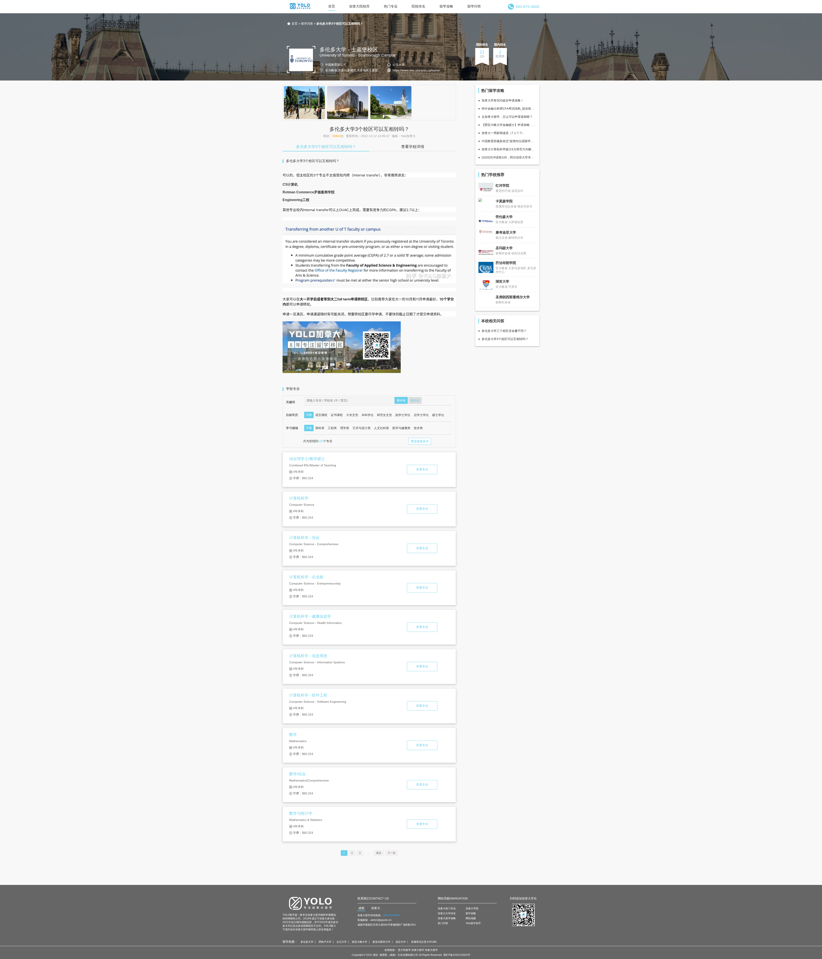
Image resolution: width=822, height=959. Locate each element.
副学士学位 (402, 415)
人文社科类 (381, 428)
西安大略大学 (359, 941)
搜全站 (415, 400)
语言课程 (321, 415)
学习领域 (292, 428)
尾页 (378, 853)
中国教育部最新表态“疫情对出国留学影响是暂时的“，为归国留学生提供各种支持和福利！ (509, 141)
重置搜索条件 (420, 441)
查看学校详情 (412, 147)
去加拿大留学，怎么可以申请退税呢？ (507, 116)
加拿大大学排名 (447, 913)
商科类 (319, 428)
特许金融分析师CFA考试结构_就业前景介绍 (509, 108)
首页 (331, 6)
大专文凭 (352, 415)
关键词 (290, 402)
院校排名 (418, 6)
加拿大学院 (472, 908)
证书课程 (337, 415)
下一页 (391, 853)
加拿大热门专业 (447, 908)
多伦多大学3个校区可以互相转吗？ (326, 147)
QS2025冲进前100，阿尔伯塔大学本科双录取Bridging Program (509, 157)
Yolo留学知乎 (473, 923)
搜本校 (401, 400)
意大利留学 (404, 950)
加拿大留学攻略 (447, 918)
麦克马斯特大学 (381, 941)
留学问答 (474, 6)
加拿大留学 (417, 950)
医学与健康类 (401, 428)
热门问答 (443, 923)
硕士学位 (438, 415)
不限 (309, 415)
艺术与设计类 (362, 428)
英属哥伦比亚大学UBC (424, 941)
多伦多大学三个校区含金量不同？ (504, 331)
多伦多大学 (307, 941)
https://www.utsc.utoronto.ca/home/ (416, 70)
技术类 (418, 428)
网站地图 (471, 918)
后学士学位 (421, 415)
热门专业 (391, 6)
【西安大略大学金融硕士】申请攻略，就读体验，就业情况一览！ (509, 125)
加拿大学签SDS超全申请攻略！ (503, 100)
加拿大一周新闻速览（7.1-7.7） (503, 133)
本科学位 (368, 415)
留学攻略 (446, 6)
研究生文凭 (384, 415)
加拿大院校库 (359, 6)
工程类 (332, 428)
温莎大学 (401, 941)
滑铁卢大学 (325, 941)
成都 (361, 908)
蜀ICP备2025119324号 (456, 954)
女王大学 (342, 941)
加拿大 (375, 908)
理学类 (344, 428)
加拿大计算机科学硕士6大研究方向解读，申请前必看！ (509, 149)
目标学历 (292, 415)
